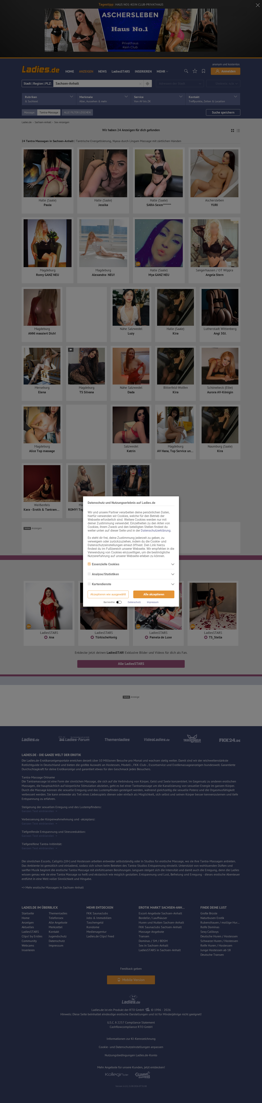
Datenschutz (134, 602)
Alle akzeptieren (153, 594)
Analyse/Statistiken (105, 574)
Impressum (153, 602)
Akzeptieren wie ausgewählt (108, 594)
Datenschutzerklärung (156, 530)
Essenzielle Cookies (105, 564)
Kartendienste (101, 584)
